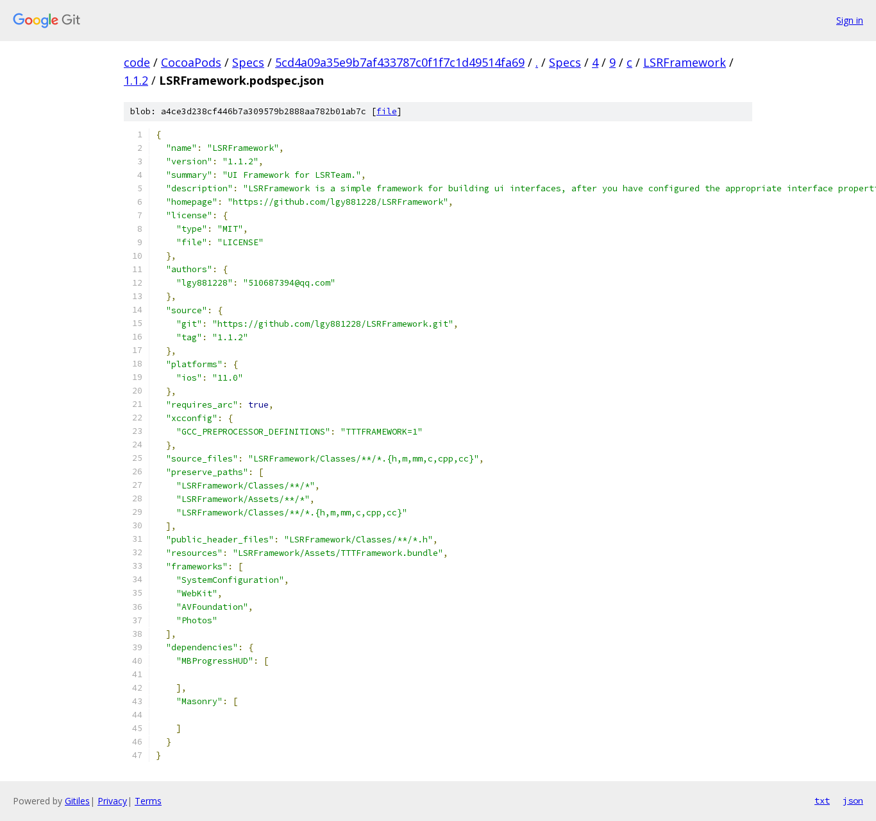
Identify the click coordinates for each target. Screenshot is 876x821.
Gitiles (77, 801)
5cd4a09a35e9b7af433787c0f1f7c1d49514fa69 (400, 62)
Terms (148, 801)
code (137, 62)
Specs (248, 62)
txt (822, 800)
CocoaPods (191, 62)
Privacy (112, 801)
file (386, 111)
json (853, 800)
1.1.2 (136, 80)
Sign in (849, 20)
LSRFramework (684, 62)
